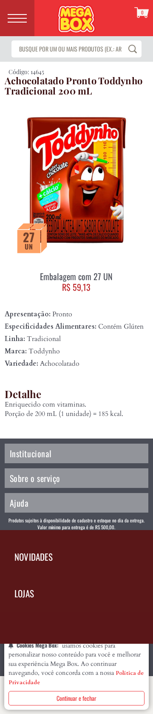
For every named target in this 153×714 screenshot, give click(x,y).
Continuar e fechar (76, 698)
